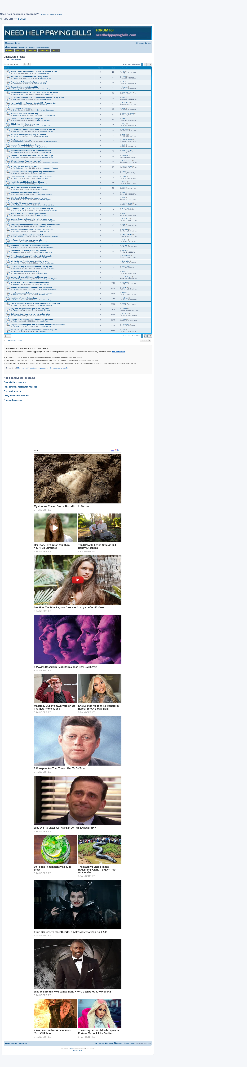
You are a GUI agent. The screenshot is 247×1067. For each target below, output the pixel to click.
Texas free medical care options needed (26, 187)
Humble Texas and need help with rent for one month (32, 319)
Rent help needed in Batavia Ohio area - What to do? (32, 230)
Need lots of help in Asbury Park (24, 298)
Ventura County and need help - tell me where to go (31, 219)
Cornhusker (16, 326)
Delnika (15, 273)
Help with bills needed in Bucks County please (29, 77)
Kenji (14, 173)
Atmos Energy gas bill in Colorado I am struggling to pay (34, 71)
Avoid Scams (20, 18)
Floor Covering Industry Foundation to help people (31, 256)
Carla (14, 331)
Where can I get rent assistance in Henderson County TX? (34, 330)
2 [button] (144, 64)
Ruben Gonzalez (18, 94)
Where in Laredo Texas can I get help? (26, 161)
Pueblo (15, 321)
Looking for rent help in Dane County (26, 145)
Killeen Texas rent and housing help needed (28, 214)
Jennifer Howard (18, 141)
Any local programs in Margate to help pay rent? (30, 309)
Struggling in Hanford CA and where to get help (30, 245)
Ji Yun (15, 194)
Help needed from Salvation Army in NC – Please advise (33, 103)
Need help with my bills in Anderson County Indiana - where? (35, 224)
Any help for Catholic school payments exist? (29, 82)
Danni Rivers (17, 105)
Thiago (15, 126)
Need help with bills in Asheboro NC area (27, 182)
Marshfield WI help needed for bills (25, 193)
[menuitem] (17, 43)
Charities (44, 105)
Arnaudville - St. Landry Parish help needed (28, 251)
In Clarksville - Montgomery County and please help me (33, 129)
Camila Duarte (17, 257)
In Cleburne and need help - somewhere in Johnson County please (37, 98)
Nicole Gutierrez (18, 163)
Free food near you (13, 391)
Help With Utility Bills (43, 73)
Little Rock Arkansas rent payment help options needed (33, 172)
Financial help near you (15, 382)
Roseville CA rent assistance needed (25, 203)
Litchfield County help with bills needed (27, 235)
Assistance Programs (44, 78)
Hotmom (15, 136)
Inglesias (15, 294)
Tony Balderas (17, 152)
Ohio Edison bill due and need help (25, 124)
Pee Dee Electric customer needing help (27, 119)
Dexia (14, 215)
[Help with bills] (77, 32)
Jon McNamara (118, 352)
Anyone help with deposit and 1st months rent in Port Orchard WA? (38, 325)
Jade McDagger (18, 279)
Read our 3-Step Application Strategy (50, 14)
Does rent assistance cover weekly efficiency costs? (31, 177)
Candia (15, 178)
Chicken (15, 184)
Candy (15, 78)
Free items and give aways (45, 110)
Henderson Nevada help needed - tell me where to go (32, 156)
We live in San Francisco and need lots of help (29, 261)
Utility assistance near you (16, 396)
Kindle (15, 147)
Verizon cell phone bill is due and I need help (29, 277)
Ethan (14, 110)
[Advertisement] (62, 7)
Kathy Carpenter (18, 236)
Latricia (15, 305)
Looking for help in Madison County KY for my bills (31, 266)
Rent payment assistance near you (20, 387)
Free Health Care (42, 189)
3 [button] (147, 64)
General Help (42, 273)
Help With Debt (41, 83)
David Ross (16, 221)
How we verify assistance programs (32, 368)
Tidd (14, 83)
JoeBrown (16, 300)
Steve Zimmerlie (18, 210)
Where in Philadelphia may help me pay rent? (29, 135)
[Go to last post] (126, 71)
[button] (150, 64)
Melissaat (16, 284)
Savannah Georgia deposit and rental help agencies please (34, 92)
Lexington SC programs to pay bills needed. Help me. (32, 208)
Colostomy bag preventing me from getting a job (30, 314)
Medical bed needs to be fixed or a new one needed (31, 288)
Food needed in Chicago (20, 108)
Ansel (14, 99)
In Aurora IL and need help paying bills (26, 240)
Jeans (15, 189)
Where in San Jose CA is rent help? (25, 114)
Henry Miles (16, 263)
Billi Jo (15, 199)
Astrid (14, 120)
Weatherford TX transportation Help (25, 272)
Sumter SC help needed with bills (24, 87)
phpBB (71, 1048)
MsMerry (16, 242)
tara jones (16, 231)
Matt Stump (16, 316)
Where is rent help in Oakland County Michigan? (30, 282)
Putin (14, 73)
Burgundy (16, 89)
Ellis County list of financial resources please (29, 198)
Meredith (15, 247)
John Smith (16, 268)
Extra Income (46, 316)
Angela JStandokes (19, 115)
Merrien (15, 252)
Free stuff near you (13, 400)
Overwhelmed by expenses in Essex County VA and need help (35, 303)
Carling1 (15, 310)
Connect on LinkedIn (59, 368)
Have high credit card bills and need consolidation (31, 150)
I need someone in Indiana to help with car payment (31, 293)
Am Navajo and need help (21, 140)
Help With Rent (48, 94)
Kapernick (16, 131)
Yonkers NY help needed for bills (24, 166)
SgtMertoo (16, 157)
